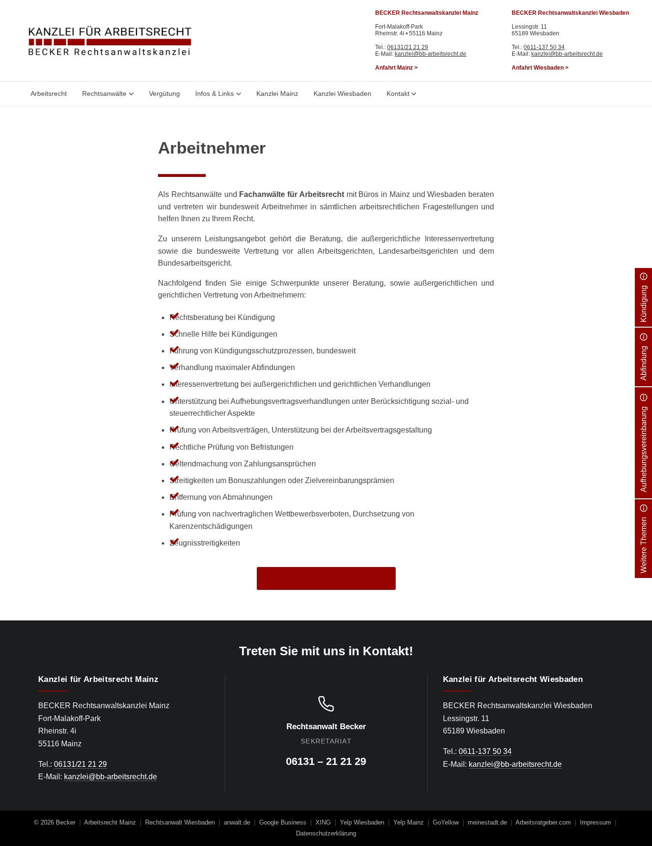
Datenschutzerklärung (326, 833)
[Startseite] (110, 40)
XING (323, 822)
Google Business (282, 822)
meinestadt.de (487, 822)
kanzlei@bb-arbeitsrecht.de (430, 54)
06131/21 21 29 (407, 47)
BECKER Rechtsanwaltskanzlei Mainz (426, 13)
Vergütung (164, 93)
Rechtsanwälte (104, 93)
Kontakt (398, 93)
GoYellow (446, 822)
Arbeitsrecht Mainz (110, 822)
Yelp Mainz (408, 822)
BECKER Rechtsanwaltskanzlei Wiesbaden (570, 13)
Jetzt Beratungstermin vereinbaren (326, 578)
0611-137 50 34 (544, 47)
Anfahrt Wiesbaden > (540, 67)
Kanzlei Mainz (277, 93)
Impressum (595, 822)
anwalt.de (237, 822)
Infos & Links (214, 93)
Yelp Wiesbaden (362, 822)
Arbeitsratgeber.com (543, 822)
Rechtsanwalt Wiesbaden (180, 822)
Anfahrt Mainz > (396, 67)
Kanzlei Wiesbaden (342, 93)
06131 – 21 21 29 (326, 761)
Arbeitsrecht (49, 93)
